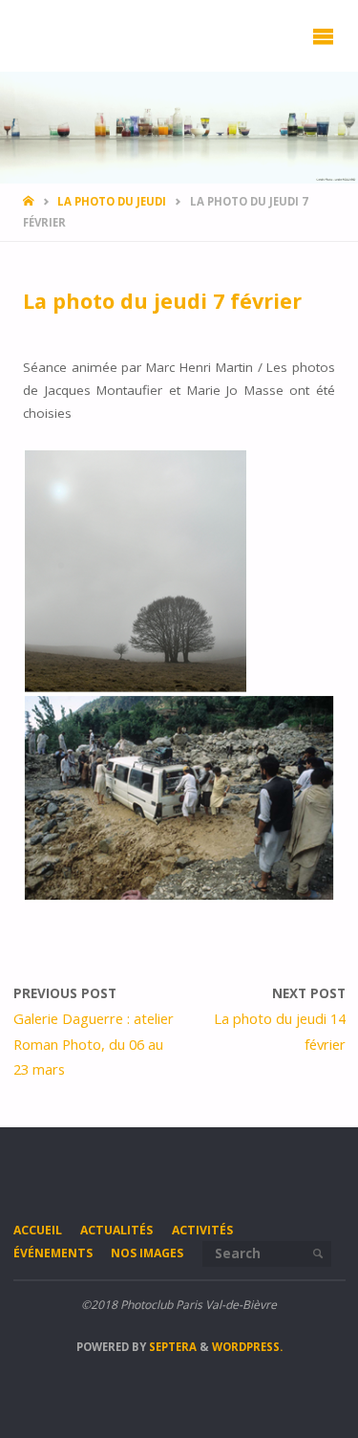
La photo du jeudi (111, 201)
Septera (171, 1347)
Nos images (147, 1253)
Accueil (37, 1230)
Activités (202, 1230)
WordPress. (247, 1347)
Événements (53, 1253)
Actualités (116, 1230)
